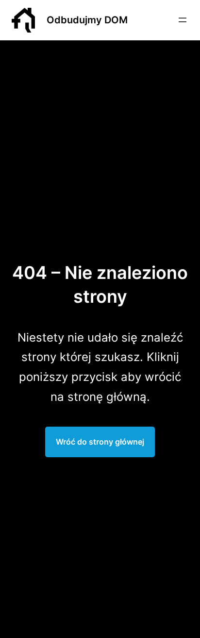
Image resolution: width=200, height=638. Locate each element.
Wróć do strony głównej (100, 442)
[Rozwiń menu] (182, 20)
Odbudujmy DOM (87, 20)
